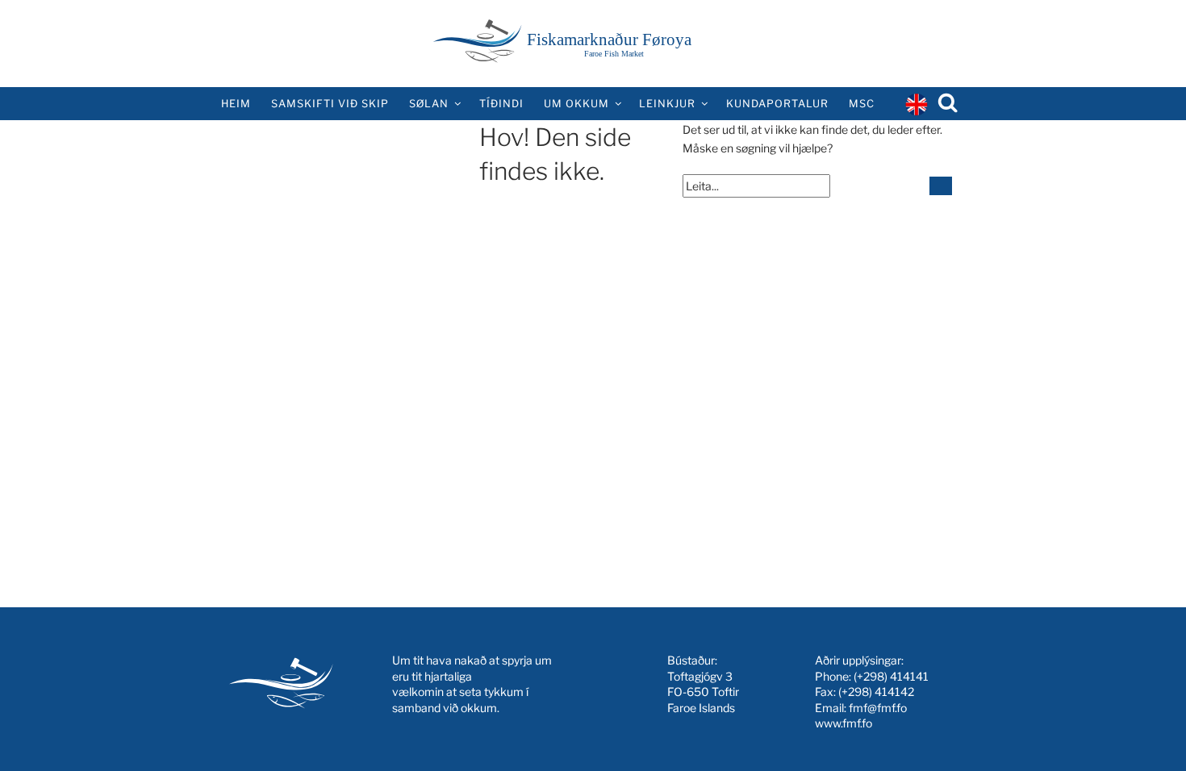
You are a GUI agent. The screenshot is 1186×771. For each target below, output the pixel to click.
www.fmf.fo (843, 723)
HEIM (236, 104)
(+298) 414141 (891, 676)
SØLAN (429, 104)
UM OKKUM (576, 104)
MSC (862, 104)
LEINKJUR (667, 104)
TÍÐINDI (501, 104)
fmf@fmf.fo (878, 708)
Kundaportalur (777, 104)
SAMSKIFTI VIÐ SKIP (330, 104)
